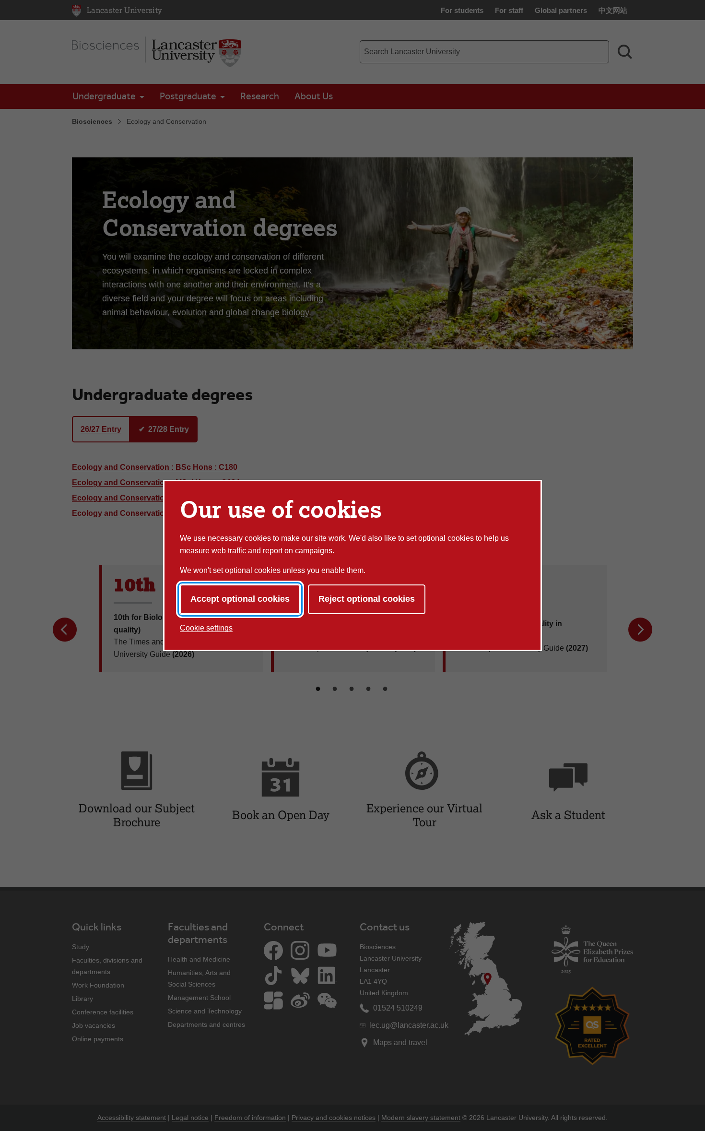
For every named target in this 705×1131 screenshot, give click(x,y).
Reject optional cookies (366, 599)
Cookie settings (206, 628)
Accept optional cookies (240, 599)
